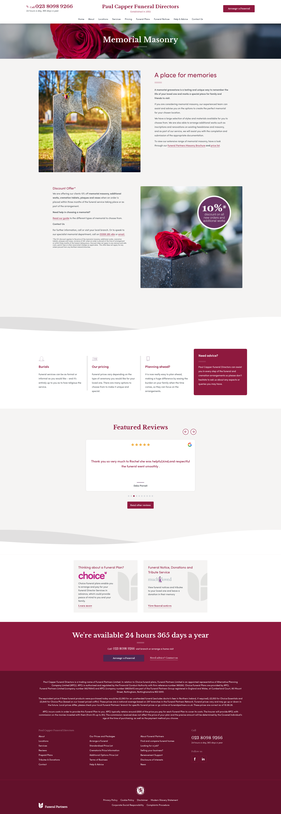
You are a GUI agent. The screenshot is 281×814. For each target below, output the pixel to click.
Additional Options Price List (104, 755)
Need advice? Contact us (164, 657)
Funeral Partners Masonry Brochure (186, 145)
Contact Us (197, 19)
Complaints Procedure (158, 805)
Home (81, 19)
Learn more (85, 606)
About (91, 19)
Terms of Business (99, 759)
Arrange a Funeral (124, 658)
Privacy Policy (110, 800)
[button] (185, 431)
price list (215, 145)
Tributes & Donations (49, 759)
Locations (103, 19)
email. (121, 234)
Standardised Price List (101, 745)
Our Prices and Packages (102, 736)
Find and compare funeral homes (157, 741)
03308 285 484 (107, 234)
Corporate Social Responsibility (128, 805)
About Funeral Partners (152, 736)
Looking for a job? (149, 745)
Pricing (128, 19)
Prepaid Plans (46, 755)
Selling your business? (151, 750)
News (143, 764)
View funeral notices (160, 606)
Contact (43, 764)
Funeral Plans (143, 19)
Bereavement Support (151, 755)
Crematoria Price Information (104, 750)
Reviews (43, 750)
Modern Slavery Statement (164, 800)
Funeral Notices (162, 19)
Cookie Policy (127, 800)
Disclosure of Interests (151, 759)
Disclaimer (142, 800)
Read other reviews (140, 505)
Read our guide (61, 218)
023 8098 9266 (54, 6)
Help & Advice (181, 19)
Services (116, 19)
